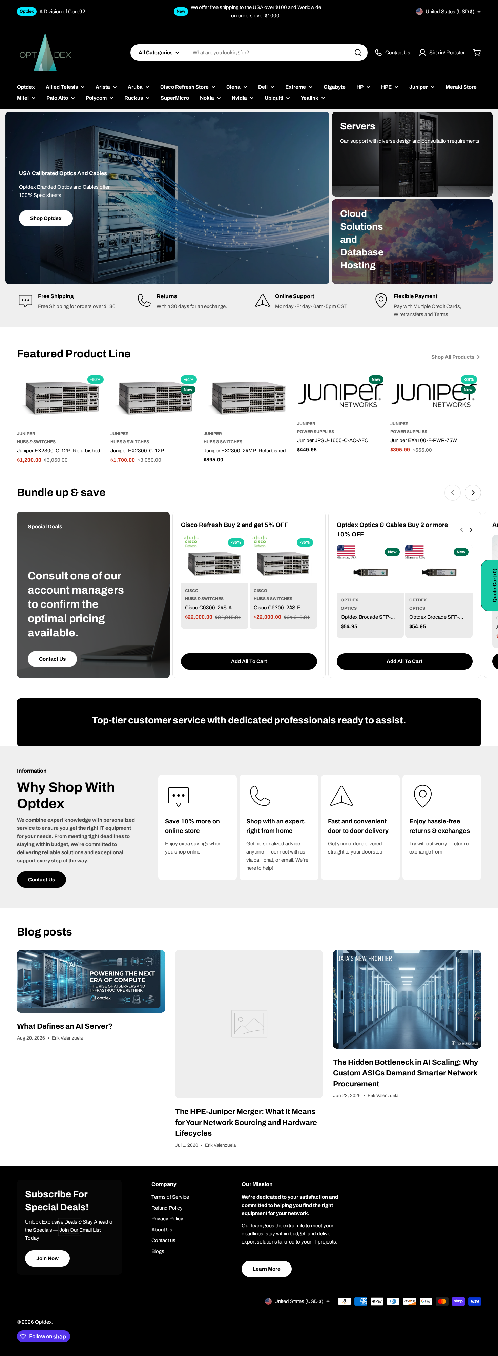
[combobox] (249, 52)
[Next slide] (473, 493)
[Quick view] (98, 387)
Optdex (349, 600)
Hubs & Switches (36, 441)
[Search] (358, 52)
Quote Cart (494, 585)
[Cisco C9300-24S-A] (214, 559)
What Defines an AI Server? (64, 1026)
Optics (349, 608)
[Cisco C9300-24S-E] (283, 559)
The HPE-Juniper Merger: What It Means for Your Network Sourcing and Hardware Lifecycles (246, 1122)
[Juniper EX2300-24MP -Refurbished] (249, 399)
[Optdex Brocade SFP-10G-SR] (439, 569)
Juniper (26, 433)
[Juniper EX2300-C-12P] (155, 399)
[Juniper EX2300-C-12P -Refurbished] (62, 399)
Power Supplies (315, 431)
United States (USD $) (450, 11)
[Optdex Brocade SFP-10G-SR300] (370, 569)
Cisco (192, 590)
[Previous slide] (452, 493)
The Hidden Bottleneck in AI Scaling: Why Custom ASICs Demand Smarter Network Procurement (405, 1073)
